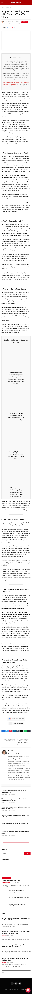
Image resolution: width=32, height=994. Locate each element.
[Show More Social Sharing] (20, 27)
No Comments (13, 23)
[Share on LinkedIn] (15, 27)
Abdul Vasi (8, 21)
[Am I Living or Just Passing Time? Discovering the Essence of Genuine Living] (4, 892)
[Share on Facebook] (7, 27)
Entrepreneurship (6, 878)
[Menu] (2, 2)
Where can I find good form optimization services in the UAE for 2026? (15, 946)
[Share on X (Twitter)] (10, 27)
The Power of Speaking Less (10, 880)
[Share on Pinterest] (12, 27)
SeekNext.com (23, 989)
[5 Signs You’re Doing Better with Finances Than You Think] (16, 40)
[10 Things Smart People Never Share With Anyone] (4, 899)
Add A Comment (16, 841)
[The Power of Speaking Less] (16, 871)
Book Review (24, 21)
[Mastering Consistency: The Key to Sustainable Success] (4, 905)
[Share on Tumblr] (17, 27)
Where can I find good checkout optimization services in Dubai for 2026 (14, 799)
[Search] (30, 2)
